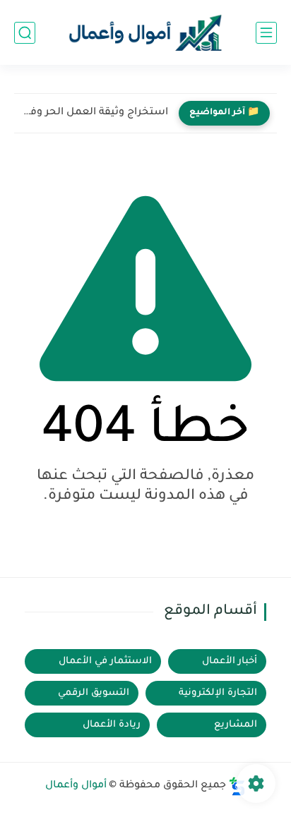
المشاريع (235, 725)
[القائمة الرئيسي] (266, 33)
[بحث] (24, 33)
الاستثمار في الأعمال (105, 661)
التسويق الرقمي (93, 693)
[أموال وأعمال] (145, 32)
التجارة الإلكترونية (218, 693)
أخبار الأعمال (229, 661)
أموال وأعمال (76, 786)
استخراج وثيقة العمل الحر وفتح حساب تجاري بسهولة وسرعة (94, 113)
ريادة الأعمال (112, 725)
